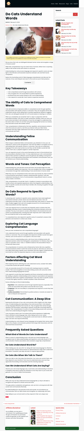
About (57, 418)
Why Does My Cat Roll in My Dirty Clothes (69, 49)
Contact (58, 416)
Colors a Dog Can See (9, 403)
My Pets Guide (13, 428)
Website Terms (60, 421)
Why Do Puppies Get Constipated (67, 23)
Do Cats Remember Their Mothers (71, 403)
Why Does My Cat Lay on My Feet (69, 43)
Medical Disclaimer (61, 424)
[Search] (75, 14)
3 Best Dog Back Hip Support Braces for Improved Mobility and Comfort (44, 417)
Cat (11, 25)
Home (7, 25)
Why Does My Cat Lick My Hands (68, 36)
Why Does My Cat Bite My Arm (68, 30)
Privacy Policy (59, 410)
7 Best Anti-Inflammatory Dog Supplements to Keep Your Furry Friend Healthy (44, 422)
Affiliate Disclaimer (61, 413)
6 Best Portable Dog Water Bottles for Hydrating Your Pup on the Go (44, 412)
